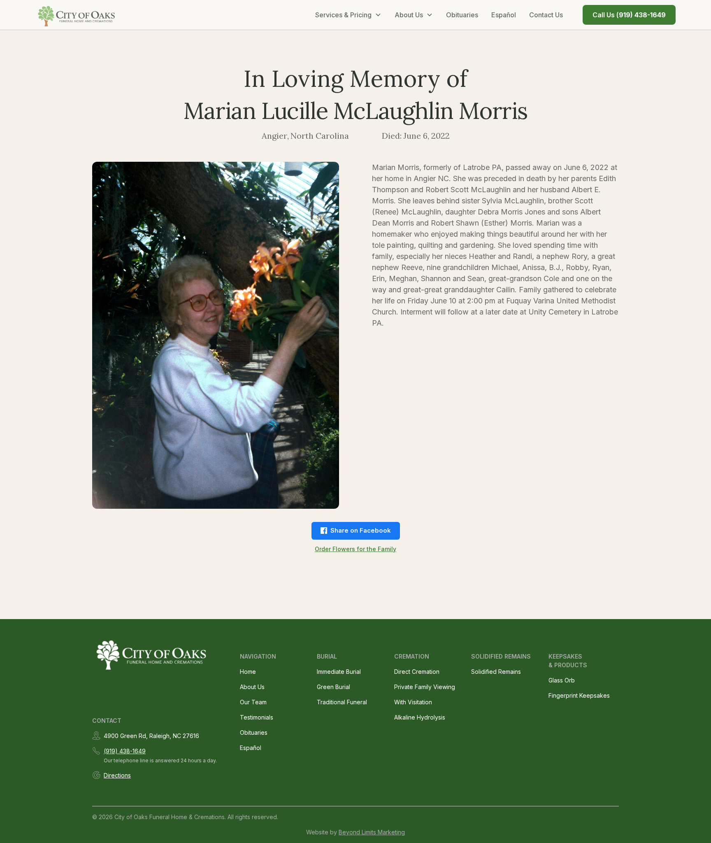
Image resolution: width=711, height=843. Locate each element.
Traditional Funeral (342, 702)
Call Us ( (629, 15)
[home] (76, 14)
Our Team (253, 702)
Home (248, 671)
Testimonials (256, 717)
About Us (252, 686)
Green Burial (333, 686)
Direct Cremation (416, 671)
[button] (348, 15)
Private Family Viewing (424, 686)
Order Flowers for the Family (355, 548)
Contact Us (546, 15)
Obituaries (462, 15)
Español (503, 15)
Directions (117, 775)
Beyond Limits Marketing (372, 832)
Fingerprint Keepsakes (579, 695)
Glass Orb (561, 680)
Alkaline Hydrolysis (419, 717)
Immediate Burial (339, 671)
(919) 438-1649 (125, 751)
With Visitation (413, 702)
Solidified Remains (496, 671)
